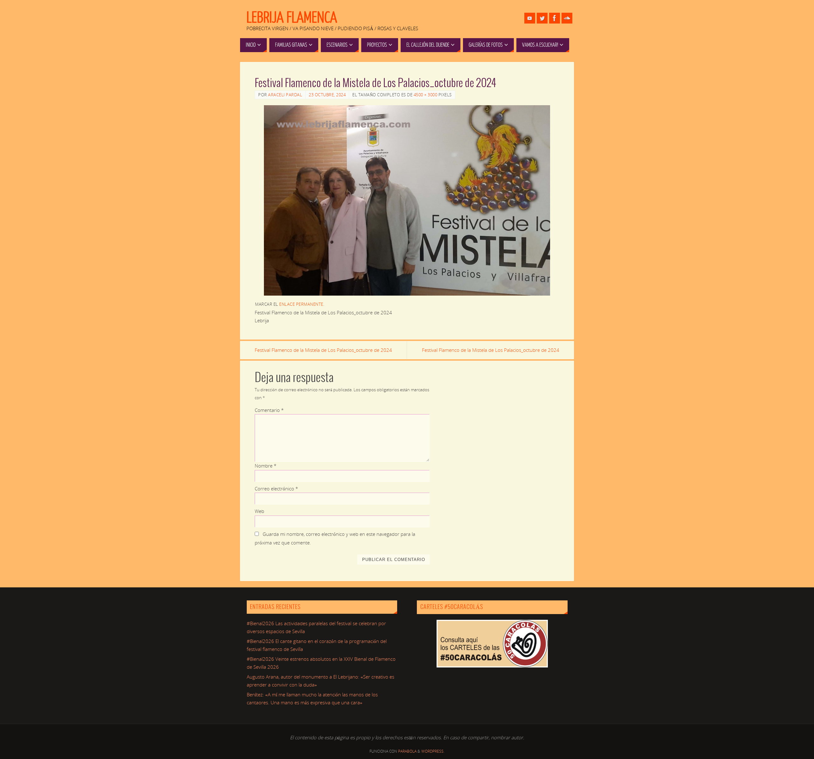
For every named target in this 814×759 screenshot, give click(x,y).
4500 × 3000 (426, 95)
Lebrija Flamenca (291, 18)
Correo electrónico (276, 488)
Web (259, 511)
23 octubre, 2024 (327, 95)
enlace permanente (301, 304)
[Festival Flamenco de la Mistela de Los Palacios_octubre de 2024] (407, 200)
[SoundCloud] (567, 18)
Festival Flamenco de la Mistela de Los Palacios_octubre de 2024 (323, 350)
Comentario (269, 410)
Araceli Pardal (285, 95)
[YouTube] (529, 18)
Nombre (265, 465)
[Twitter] (542, 18)
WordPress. (433, 751)
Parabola (407, 751)
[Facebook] (554, 18)
